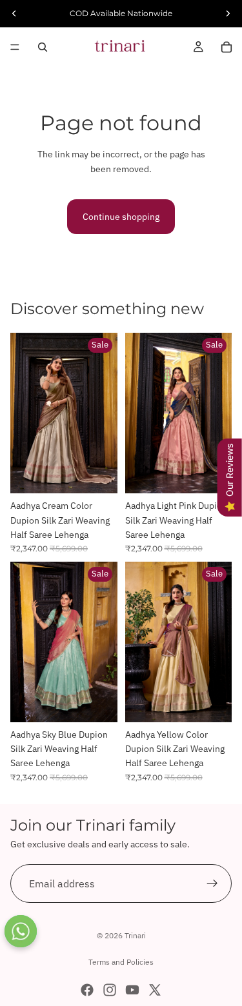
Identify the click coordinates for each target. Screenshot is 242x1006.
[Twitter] (155, 990)
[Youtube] (132, 990)
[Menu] (15, 47)
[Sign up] (212, 883)
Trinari (135, 935)
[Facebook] (87, 990)
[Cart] (226, 47)
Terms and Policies (121, 962)
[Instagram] (109, 990)
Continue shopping (121, 216)
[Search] (42, 47)
